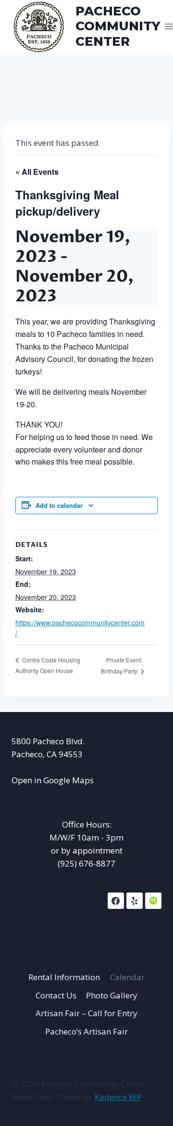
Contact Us (56, 995)
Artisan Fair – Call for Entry (86, 1013)
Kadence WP (118, 1096)
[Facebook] (116, 901)
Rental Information (64, 977)
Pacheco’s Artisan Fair (86, 1031)
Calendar (127, 977)
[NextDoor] (153, 901)
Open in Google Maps (53, 780)
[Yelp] (134, 901)
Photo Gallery (111, 995)
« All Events (37, 171)
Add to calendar (59, 505)
